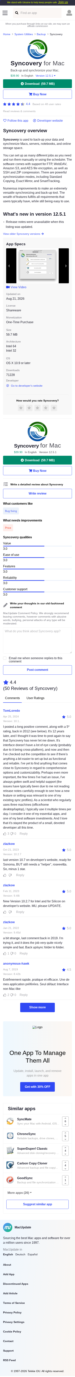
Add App (8, 1274)
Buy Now (39, 94)
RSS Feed (9, 1360)
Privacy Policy (12, 1312)
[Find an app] (16, 13)
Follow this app (18, 120)
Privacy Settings (13, 1322)
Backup (41, 34)
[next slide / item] (66, 265)
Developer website (50, 120)
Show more (37, 1007)
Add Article (10, 1293)
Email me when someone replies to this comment (35, 660)
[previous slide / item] (9, 265)
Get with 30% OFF (37, 1087)
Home (6, 34)
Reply (24, 834)
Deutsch (20, 1254)
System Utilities (23, 34)
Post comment (37, 670)
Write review (37, 493)
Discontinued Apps (15, 1284)
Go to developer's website (26, 385)
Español (33, 1254)
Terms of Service (14, 1303)
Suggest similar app (37, 1204)
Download (40, 84)
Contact (8, 1341)
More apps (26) (18, 1193)
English (8, 1254)
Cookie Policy (12, 1331)
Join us (63, 2)
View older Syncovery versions (21, 234)
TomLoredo (11, 711)
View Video (18, 287)
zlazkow (9, 844)
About (7, 1264)
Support (8, 1350)
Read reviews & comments (19, 111)
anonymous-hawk (16, 964)
